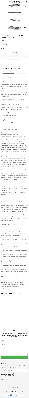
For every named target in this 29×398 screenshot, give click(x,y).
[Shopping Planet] (14, 2)
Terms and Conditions (6, 387)
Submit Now (14, 357)
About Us (3, 385)
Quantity (3, 48)
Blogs (2, 397)
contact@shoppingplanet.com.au (14, 335)
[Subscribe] (26, 370)
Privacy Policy (4, 390)
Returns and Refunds (5, 392)
